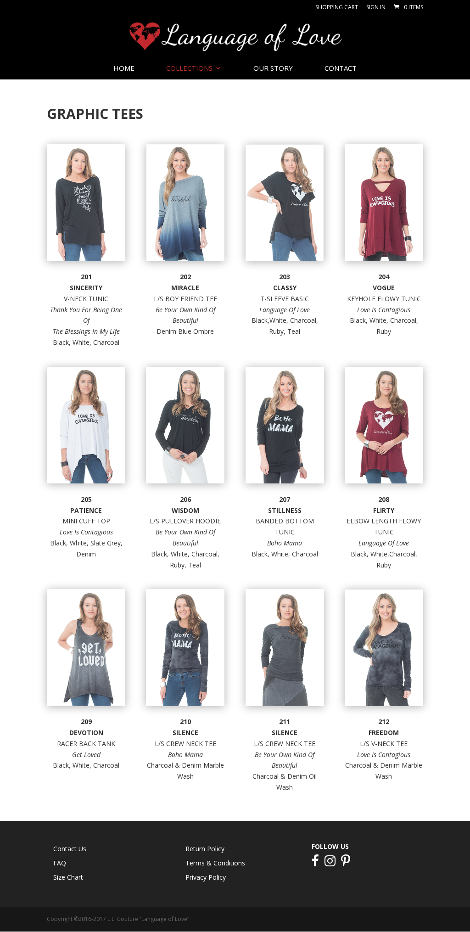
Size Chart (68, 877)
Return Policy (204, 848)
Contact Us (69, 848)
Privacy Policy (205, 877)
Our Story (273, 69)
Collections (189, 69)
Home (123, 69)
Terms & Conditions (215, 863)
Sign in (376, 8)
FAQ (59, 863)
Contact (341, 69)
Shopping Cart (336, 8)
